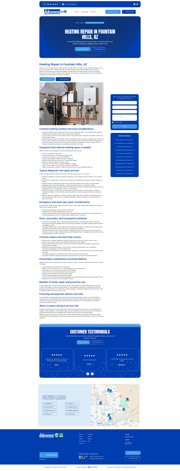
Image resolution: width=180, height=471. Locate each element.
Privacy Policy (110, 467)
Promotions (90, 434)
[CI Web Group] (92, 467)
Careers (90, 436)
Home (77, 22)
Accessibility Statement (127, 467)
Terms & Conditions (117, 467)
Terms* (120, 122)
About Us (90, 438)
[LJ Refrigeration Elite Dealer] (52, 11)
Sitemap (134, 467)
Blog (89, 441)
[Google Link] (137, 4)
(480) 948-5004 (129, 436)
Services (82, 22)
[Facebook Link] (134, 4)
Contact (81, 436)
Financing (81, 443)
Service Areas (82, 441)
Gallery (80, 438)
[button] (77, 12)
